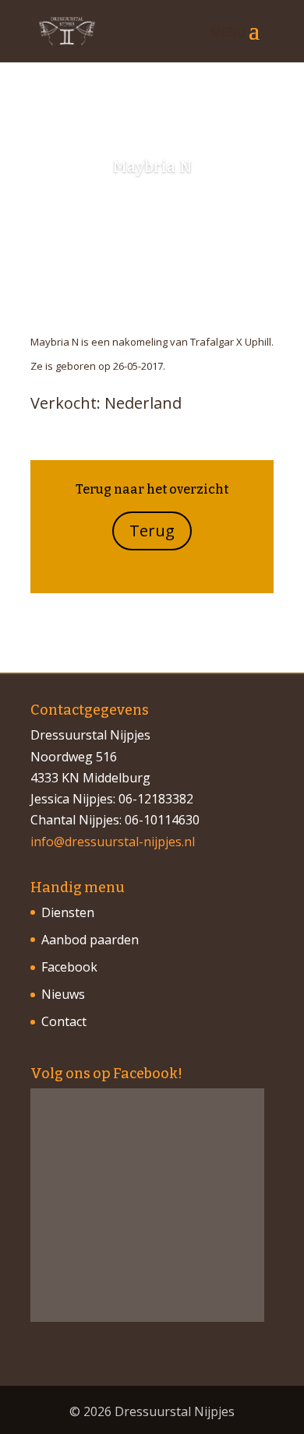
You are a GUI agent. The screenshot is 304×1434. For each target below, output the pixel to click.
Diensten (67, 912)
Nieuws (63, 994)
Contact (64, 1021)
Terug (152, 530)
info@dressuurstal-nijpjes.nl (112, 841)
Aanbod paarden (90, 939)
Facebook (69, 966)
